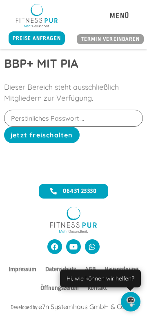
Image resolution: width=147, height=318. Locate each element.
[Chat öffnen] (130, 301)
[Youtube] (73, 246)
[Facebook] (54, 246)
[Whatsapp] (92, 246)
